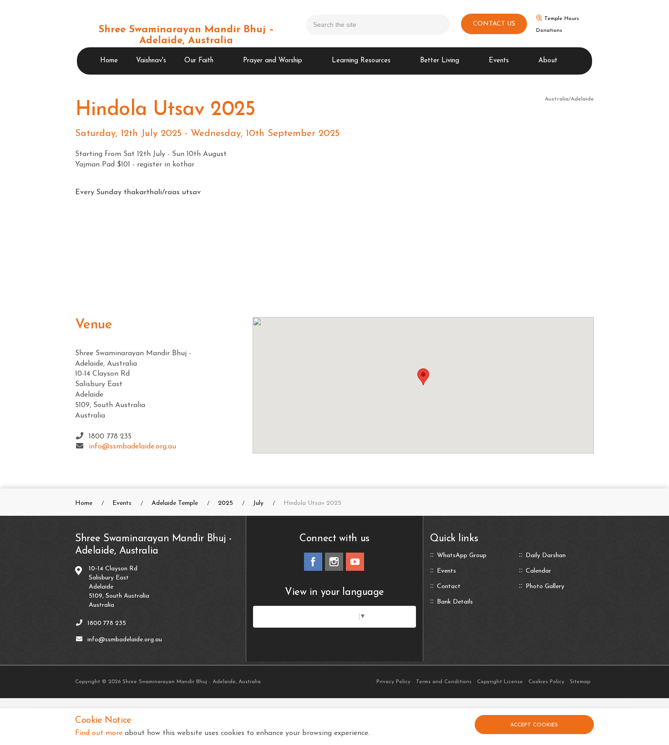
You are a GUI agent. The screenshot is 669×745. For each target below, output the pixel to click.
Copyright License (500, 682)
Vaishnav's (151, 60)
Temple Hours (561, 18)
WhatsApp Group (462, 556)
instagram (334, 562)
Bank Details (455, 602)
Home (109, 60)
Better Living (439, 60)
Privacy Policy (393, 682)
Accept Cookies (534, 725)
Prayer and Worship (272, 60)
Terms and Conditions (443, 682)
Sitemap (580, 682)
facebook (313, 562)
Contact (449, 587)
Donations (549, 30)
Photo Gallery (545, 587)
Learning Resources (361, 60)
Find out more (98, 733)
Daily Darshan (546, 556)
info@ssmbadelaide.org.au (132, 446)
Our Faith (198, 60)
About (548, 60)
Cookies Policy (546, 682)
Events (499, 60)
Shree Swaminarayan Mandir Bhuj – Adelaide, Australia (186, 35)
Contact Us (494, 23)
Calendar (538, 571)
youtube (355, 562)
